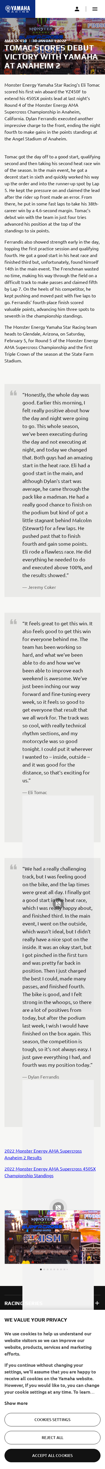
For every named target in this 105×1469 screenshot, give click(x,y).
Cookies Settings (52, 1419)
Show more (16, 1403)
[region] (52, 1389)
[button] (95, 9)
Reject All (52, 1437)
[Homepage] (17, 9)
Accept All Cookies (52, 1455)
